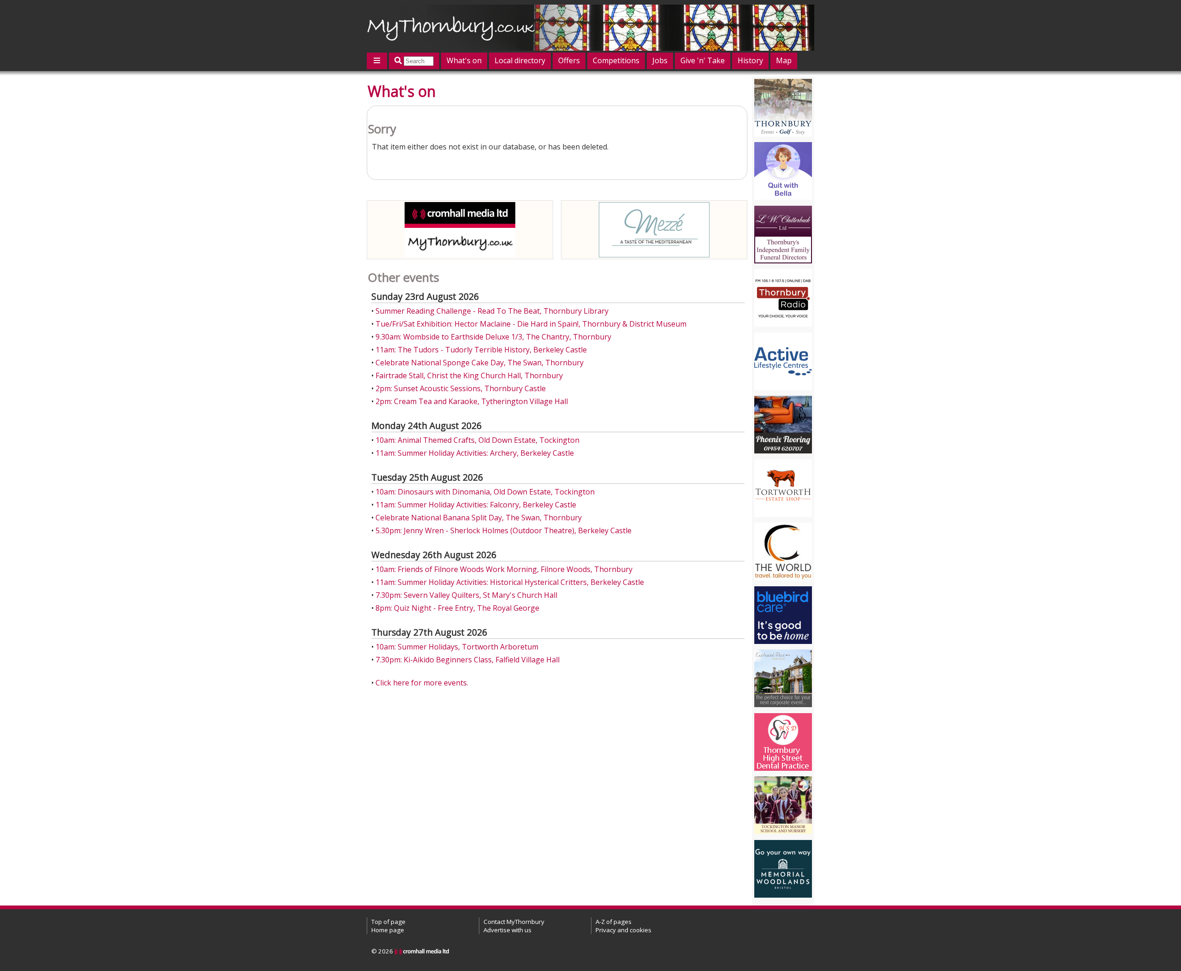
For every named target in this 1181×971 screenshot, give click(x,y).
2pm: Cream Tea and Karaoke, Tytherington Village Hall (472, 401)
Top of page (388, 921)
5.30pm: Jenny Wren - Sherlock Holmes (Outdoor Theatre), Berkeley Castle (504, 530)
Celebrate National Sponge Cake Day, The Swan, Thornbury (480, 362)
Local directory (520, 60)
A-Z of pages (614, 921)
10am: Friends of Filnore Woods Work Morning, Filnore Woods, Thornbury (504, 569)
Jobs (660, 60)
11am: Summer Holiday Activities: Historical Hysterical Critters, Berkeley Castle (510, 582)
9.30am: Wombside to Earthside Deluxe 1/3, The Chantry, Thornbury (493, 337)
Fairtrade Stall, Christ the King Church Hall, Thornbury (469, 375)
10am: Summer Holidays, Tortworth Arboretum (457, 647)
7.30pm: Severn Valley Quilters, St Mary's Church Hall (466, 595)
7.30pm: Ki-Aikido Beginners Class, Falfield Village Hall (468, 660)
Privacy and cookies (623, 930)
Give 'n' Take (702, 60)
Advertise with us (507, 930)
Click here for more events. (422, 683)
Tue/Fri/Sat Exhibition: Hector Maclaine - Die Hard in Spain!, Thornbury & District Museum (531, 324)
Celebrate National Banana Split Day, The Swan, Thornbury (479, 517)
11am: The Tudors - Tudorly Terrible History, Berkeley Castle (481, 350)
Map (784, 60)
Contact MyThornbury (513, 921)
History (750, 60)
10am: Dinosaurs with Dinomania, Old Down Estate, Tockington (485, 492)
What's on (464, 60)
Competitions (616, 60)
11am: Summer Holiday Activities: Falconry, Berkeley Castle (476, 505)
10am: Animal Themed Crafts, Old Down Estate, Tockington (477, 440)
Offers (569, 60)
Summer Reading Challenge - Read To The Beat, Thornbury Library (492, 311)
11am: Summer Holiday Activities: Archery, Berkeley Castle (475, 453)
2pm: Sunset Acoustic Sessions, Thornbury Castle (461, 388)
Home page (387, 930)
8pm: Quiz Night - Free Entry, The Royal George (457, 608)
